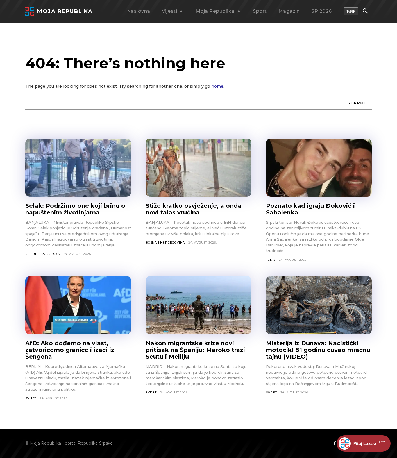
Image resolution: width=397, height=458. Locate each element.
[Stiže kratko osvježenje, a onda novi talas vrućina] (198, 168)
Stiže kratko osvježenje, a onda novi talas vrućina (194, 209)
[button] (365, 11)
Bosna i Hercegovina (165, 242)
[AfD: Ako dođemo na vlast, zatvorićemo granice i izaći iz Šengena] (78, 305)
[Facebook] (334, 443)
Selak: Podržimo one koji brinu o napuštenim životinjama (75, 209)
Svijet (30, 398)
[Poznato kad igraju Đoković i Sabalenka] (319, 168)
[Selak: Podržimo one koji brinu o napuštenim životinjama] (78, 168)
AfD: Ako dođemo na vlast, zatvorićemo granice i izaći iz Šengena (69, 350)
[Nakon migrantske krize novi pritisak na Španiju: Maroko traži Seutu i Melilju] (198, 305)
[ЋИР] (351, 11)
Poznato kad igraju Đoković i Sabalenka (310, 209)
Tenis (271, 260)
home (217, 86)
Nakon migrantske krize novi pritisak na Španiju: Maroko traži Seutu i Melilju (195, 350)
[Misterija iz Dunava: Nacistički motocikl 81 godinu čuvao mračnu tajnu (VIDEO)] (319, 305)
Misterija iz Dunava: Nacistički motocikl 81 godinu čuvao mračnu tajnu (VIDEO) (318, 350)
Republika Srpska (42, 254)
